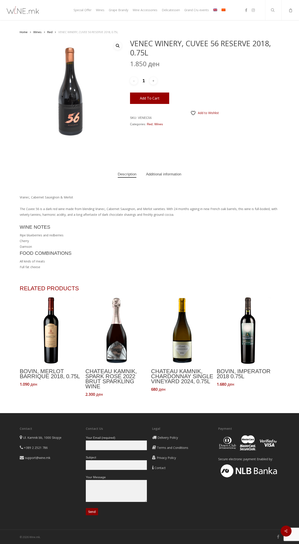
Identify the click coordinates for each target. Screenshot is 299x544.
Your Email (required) (100, 437)
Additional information (163, 174)
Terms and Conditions (172, 448)
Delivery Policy (167, 437)
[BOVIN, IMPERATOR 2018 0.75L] (248, 330)
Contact (160, 468)
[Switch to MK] (223, 10)
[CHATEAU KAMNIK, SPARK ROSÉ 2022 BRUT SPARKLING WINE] (116, 330)
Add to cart (149, 98)
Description (127, 174)
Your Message (96, 477)
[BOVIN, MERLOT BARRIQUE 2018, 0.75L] (51, 330)
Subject (91, 457)
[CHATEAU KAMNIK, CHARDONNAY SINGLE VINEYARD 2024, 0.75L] (182, 330)
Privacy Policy (166, 458)
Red (50, 32)
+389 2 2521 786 (36, 448)
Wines (37, 32)
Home (24, 32)
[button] (118, 46)
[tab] (127, 174)
